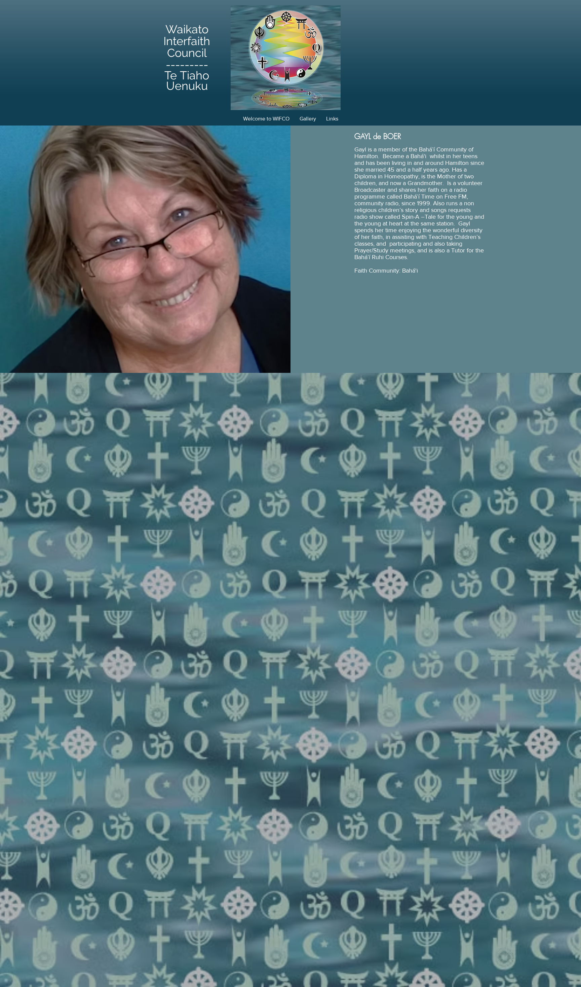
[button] (308, 118)
